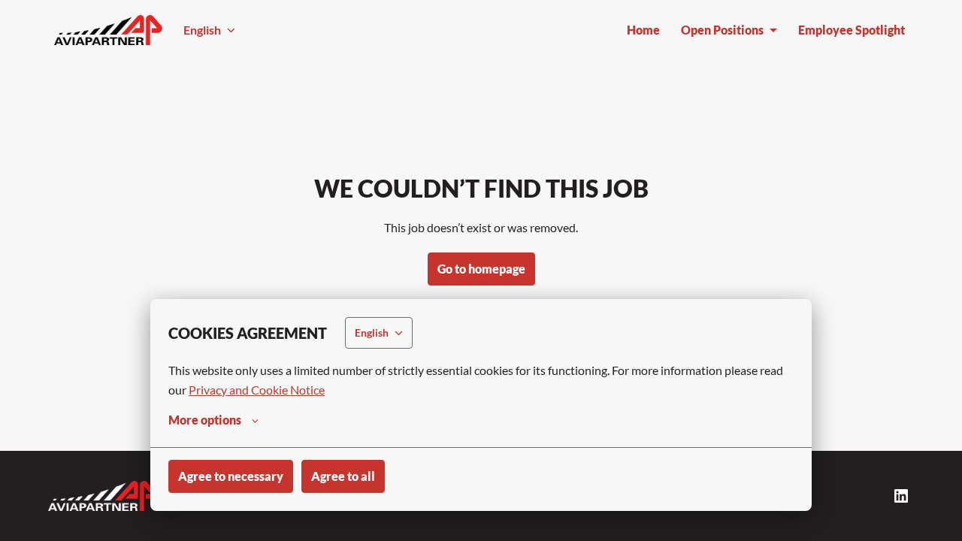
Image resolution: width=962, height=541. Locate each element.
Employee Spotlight (851, 30)
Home (643, 30)
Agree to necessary (230, 476)
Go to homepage (481, 268)
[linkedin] (901, 496)
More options (204, 420)
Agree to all (343, 476)
